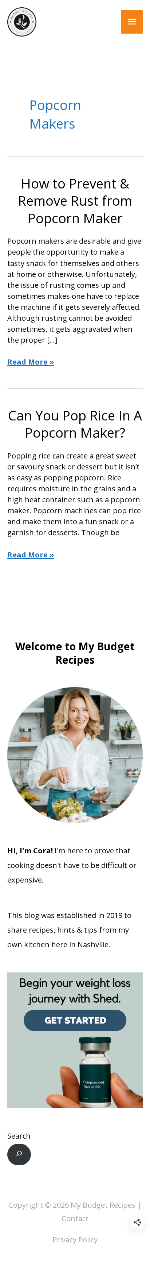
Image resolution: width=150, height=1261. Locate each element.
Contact (75, 1218)
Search (19, 1136)
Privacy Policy (75, 1240)
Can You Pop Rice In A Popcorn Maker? (75, 424)
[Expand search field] (19, 1154)
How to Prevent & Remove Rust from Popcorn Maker (75, 200)
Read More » (30, 362)
